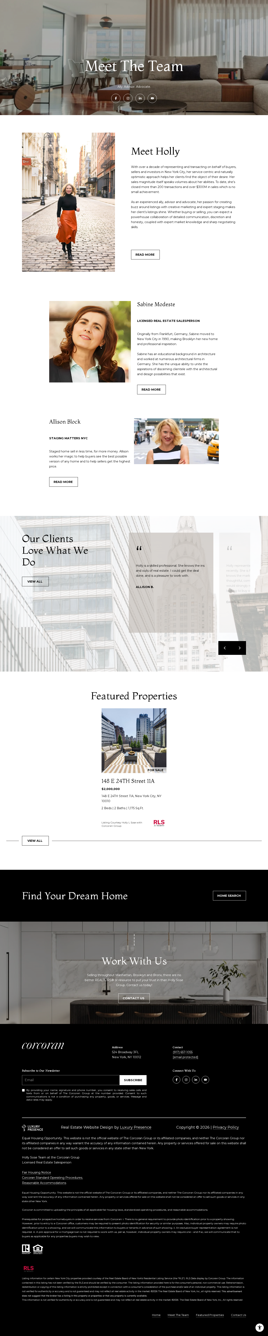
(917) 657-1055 (183, 1052)
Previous (225, 648)
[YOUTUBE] (152, 98)
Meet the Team (178, 1315)
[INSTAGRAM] (128, 98)
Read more (145, 255)
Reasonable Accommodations (44, 1183)
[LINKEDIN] (140, 98)
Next (239, 648)
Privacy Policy (226, 1127)
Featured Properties (210, 1315)
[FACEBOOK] (115, 98)
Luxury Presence (135, 1127)
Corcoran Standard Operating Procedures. (52, 1178)
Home (156, 1315)
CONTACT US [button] (134, 998)
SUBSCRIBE (133, 1080)
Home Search (229, 896)
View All (35, 581)
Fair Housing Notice (36, 1172)
